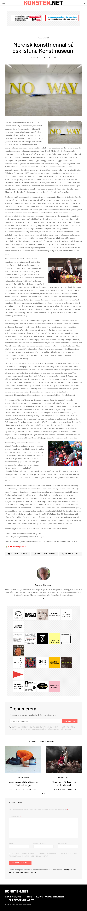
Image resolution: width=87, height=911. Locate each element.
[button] (43, 793)
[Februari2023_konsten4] (42, 662)
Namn (12, 843)
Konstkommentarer (50, 896)
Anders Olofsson (37, 58)
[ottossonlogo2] (42, 686)
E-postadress (40, 843)
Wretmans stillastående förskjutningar (23, 784)
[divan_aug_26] (42, 614)
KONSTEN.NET (17, 891)
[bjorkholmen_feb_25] (42, 638)
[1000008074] (18, 686)
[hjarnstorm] (30, 614)
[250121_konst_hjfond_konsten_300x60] (62, 18)
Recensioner (43, 38)
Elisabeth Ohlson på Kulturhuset (64, 784)
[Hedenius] (18, 626)
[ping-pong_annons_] (54, 638)
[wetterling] (54, 686)
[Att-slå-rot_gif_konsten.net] (66, 662)
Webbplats (63, 843)
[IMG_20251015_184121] (28, 18)
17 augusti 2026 (30, 790)
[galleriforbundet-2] (66, 638)
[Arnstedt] (54, 614)
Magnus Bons (15, 790)
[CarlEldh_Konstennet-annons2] (18, 650)
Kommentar (14, 817)
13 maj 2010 (52, 58)
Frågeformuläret (21, 900)
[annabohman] (66, 614)
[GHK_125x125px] (54, 662)
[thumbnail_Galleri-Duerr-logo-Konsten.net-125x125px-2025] (18, 662)
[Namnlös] (18, 638)
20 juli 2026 (72, 790)
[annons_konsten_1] (18, 674)
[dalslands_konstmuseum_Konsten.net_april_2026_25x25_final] (30, 686)
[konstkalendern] (30, 638)
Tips (29, 896)
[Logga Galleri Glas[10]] (18, 614)
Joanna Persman (57, 790)
